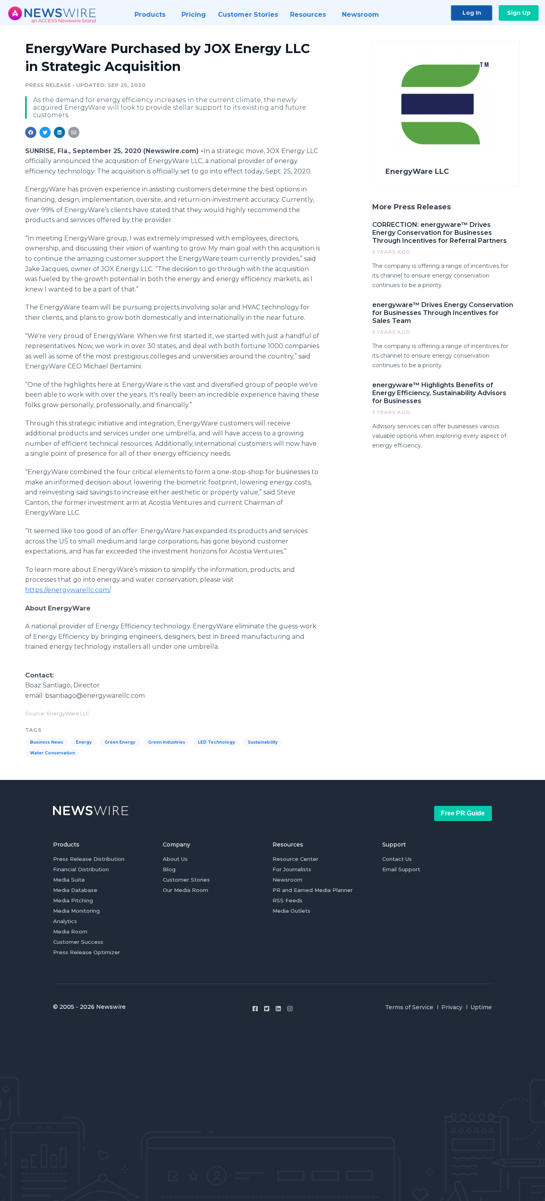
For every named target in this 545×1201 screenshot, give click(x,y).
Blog (169, 869)
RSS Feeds (287, 900)
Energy (84, 742)
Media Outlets (291, 911)
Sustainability (263, 742)
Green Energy (120, 742)
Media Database (75, 890)
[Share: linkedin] (59, 132)
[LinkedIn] (278, 1009)
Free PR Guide (463, 813)
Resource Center (295, 859)
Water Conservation (52, 753)
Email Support (401, 869)
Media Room (70, 931)
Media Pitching (73, 900)
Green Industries (166, 742)
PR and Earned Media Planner (312, 890)
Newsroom (287, 879)
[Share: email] (73, 132)
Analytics (65, 921)
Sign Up (519, 12)
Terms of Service (409, 1007)
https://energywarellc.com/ (67, 590)
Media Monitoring (76, 911)
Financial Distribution (81, 869)
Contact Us (397, 859)
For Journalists (291, 869)
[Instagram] (289, 1009)
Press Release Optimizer (86, 952)
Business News (46, 742)
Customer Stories (186, 879)
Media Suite (69, 879)
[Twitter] (266, 1009)
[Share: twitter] (45, 132)
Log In (471, 12)
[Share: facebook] (30, 132)
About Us (175, 859)
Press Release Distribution (88, 859)
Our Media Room (185, 890)
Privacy (451, 1007)
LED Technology (216, 742)
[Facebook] (255, 1009)
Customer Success (78, 942)
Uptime (481, 1007)
